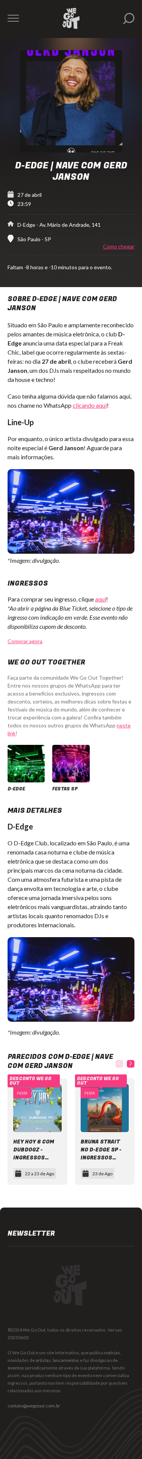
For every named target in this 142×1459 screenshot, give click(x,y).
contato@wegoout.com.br (34, 1406)
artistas (43, 1360)
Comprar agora (25, 641)
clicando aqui (90, 405)
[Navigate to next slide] (130, 1064)
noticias (112, 1352)
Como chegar (118, 246)
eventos (16, 1368)
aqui (100, 599)
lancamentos (66, 1360)
